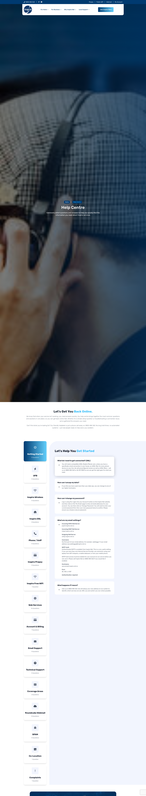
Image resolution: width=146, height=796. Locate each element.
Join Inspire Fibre (106, 9)
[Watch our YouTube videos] (41, 2)
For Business (55, 9)
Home (67, 202)
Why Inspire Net (69, 9)
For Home (44, 9)
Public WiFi (99, 2)
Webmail (109, 2)
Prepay (91, 2)
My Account (118, 2)
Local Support (83, 9)
